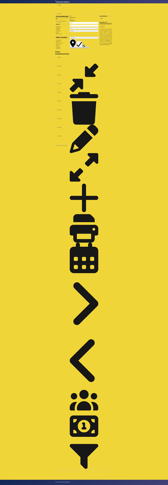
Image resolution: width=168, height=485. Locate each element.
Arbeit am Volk (58, 44)
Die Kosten (57, 45)
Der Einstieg (58, 41)
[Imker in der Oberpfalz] (106, 473)
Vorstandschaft (58, 28)
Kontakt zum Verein (59, 33)
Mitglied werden (58, 26)
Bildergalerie (58, 29)
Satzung (57, 32)
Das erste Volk (58, 48)
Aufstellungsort (58, 47)
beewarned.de (108, 40)
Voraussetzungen (58, 40)
